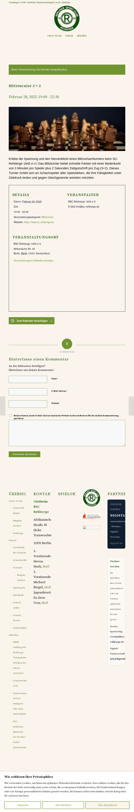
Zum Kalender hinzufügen (32, 320)
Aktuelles (13, 635)
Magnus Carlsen (21, 578)
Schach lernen (17, 618)
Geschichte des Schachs (19, 550)
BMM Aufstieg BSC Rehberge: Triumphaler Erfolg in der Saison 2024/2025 (20, 657)
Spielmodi (18, 595)
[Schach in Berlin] (67, 18)
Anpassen (22, 805)
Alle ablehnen (63, 805)
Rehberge (18, 533)
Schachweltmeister (20, 560)
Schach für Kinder (18, 511)
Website (55, 403)
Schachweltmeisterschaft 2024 (20, 683)
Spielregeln (19, 587)
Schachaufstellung (20, 627)
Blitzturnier (47, 217)
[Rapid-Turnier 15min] (131, 406)
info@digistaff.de (119, 659)
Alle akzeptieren (107, 805)
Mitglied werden (17, 523)
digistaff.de (116, 543)
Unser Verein (16, 501)
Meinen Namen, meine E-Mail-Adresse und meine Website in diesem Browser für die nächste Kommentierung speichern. (66, 417)
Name (54, 378)
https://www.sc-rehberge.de (39, 222)
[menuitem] (55, 35)
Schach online (17, 605)
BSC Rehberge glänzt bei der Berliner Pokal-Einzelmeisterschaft (20, 734)
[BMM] (2, 406)
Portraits (17, 567)
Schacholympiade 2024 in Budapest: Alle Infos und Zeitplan (20, 703)
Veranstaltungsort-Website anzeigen (34, 260)
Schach (12, 540)
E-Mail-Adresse (59, 391)
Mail (46, 566)
